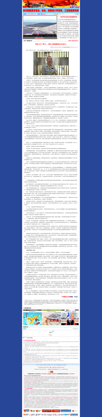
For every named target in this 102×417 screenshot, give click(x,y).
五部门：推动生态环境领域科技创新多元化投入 (69, 21)
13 (52, 34)
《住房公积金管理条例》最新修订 (51, 314)
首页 (25, 40)
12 (50, 34)
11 (49, 34)
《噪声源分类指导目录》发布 (32, 314)
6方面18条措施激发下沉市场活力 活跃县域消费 (68, 32)
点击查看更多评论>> (76, 328)
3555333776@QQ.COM (31, 14)
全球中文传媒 (32, 3)
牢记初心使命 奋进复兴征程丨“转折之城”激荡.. (49, 36)
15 (55, 34)
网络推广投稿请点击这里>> (73, 40)
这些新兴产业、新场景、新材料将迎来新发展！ (69, 23)
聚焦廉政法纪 (29, 40)
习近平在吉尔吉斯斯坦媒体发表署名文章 (67, 19)
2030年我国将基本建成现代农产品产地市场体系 (69, 24)
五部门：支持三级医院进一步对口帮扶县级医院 (69, 26)
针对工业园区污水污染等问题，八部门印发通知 (69, 34)
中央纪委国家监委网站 (66, 47)
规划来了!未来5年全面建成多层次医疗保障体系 (68, 30)
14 (53, 34)
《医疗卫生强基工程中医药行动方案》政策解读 (69, 35)
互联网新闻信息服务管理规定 (41, 344)
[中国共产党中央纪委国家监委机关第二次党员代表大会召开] (51, 11)
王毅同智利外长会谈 (70, 314)
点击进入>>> (44, 14)
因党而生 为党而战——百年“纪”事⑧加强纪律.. (33, 36)
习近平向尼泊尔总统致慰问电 (68, 17)
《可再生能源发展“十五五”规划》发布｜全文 (68, 37)
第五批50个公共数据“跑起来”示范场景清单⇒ (68, 28)
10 (47, 34)
